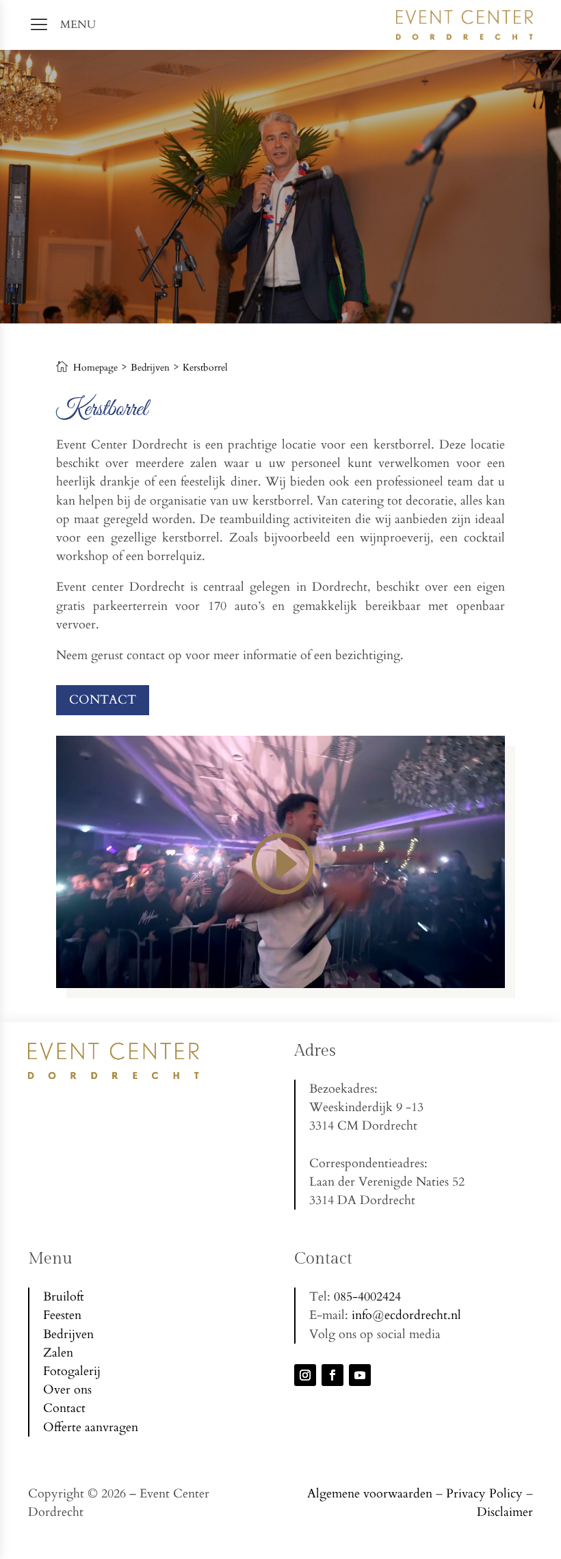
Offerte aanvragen (90, 1427)
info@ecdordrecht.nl (406, 1315)
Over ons (67, 1389)
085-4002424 (367, 1296)
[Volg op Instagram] (305, 1375)
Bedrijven (150, 367)
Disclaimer (505, 1512)
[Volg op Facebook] (332, 1375)
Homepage (95, 367)
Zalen (58, 1352)
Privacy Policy (484, 1493)
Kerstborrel (205, 367)
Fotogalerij (72, 1371)
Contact (102, 699)
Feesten (62, 1315)
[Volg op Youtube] (360, 1375)
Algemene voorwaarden (369, 1493)
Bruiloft (63, 1296)
